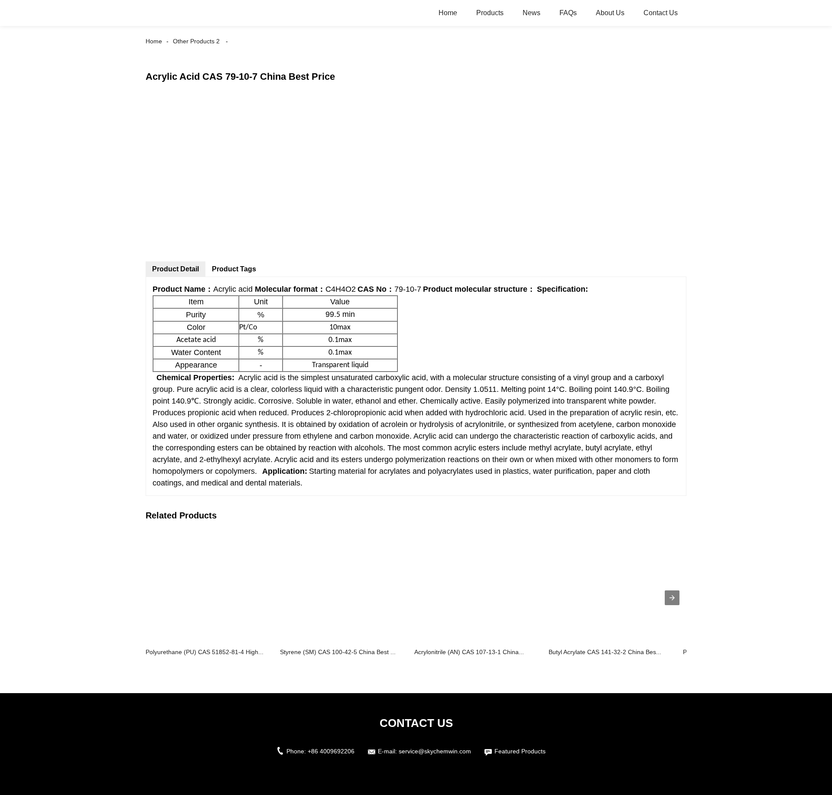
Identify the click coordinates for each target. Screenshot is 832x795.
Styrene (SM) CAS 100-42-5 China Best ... (338, 651)
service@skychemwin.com (435, 751)
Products (490, 12)
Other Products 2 (196, 41)
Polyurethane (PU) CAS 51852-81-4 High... (204, 651)
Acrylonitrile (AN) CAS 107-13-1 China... (469, 651)
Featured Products (520, 751)
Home (448, 12)
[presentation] (672, 597)
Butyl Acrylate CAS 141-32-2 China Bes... (605, 651)
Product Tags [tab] (234, 269)
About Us (610, 12)
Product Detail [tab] (175, 269)
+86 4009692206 (331, 751)
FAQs (568, 12)
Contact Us (661, 12)
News (531, 12)
